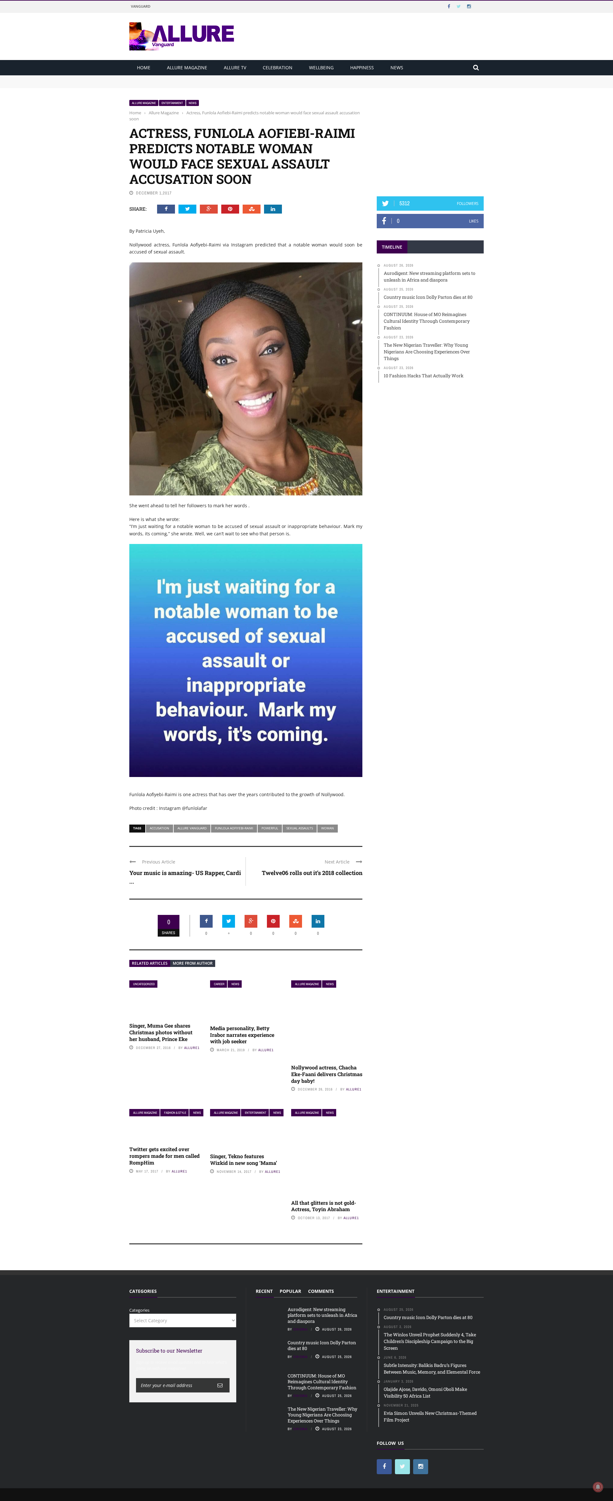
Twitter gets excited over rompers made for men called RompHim (164, 1156)
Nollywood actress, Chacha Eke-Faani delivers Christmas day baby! (326, 1074)
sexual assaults (299, 828)
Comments (321, 1291)
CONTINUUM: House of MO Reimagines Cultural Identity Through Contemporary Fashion (322, 1381)
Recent (264, 1291)
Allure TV (235, 67)
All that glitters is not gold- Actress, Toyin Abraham (323, 1206)
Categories (139, 1310)
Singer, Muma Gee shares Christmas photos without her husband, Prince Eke (161, 1032)
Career (219, 984)
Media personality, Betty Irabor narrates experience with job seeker (242, 1035)
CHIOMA (300, 1329)
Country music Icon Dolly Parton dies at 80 (171, 84)
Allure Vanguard (192, 828)
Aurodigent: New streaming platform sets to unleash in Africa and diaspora (203, 78)
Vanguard (140, 6)
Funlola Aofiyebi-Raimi (234, 828)
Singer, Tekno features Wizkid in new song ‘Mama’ (243, 1159)
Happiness (362, 67)
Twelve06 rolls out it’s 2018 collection (312, 873)
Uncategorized (144, 984)
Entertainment (172, 103)
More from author (193, 963)
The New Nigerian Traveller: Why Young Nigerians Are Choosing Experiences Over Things (322, 1414)
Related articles (150, 963)
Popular (290, 1291)
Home (143, 67)
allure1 (192, 1047)
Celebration (277, 67)
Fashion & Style (175, 1113)
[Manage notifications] (598, 1487)
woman (327, 828)
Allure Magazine (187, 67)
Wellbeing (321, 67)
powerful (269, 828)
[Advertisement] (430, 139)
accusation (159, 828)
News (396, 67)
